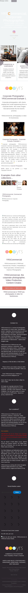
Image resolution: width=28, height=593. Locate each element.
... (21, 168)
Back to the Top (14, 574)
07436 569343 (20, 361)
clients (24, 238)
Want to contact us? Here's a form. (14, 288)
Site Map (9, 389)
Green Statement (16, 389)
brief (17, 217)
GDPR (12, 393)
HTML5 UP (16, 570)
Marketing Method (15, 569)
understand (12, 225)
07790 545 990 (12, 361)
